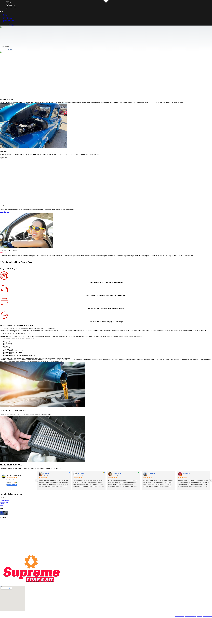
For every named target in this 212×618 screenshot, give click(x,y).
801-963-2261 (29, 494)
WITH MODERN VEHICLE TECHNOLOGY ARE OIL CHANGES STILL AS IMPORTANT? (29, 329)
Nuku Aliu (46, 473)
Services (5, 15)
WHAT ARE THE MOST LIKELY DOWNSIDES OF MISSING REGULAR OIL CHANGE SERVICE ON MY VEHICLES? (37, 358)
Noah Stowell (186, 473)
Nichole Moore (117, 473)
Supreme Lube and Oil (13, 475)
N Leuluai (81, 473)
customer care (7, 18)
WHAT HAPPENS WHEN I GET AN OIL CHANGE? (17, 333)
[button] (96, 11)
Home (4, 14)
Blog (7, 8)
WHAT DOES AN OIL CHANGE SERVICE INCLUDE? (18, 339)
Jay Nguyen (151, 473)
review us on (10, 484)
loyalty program (8, 20)
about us (6, 17)
